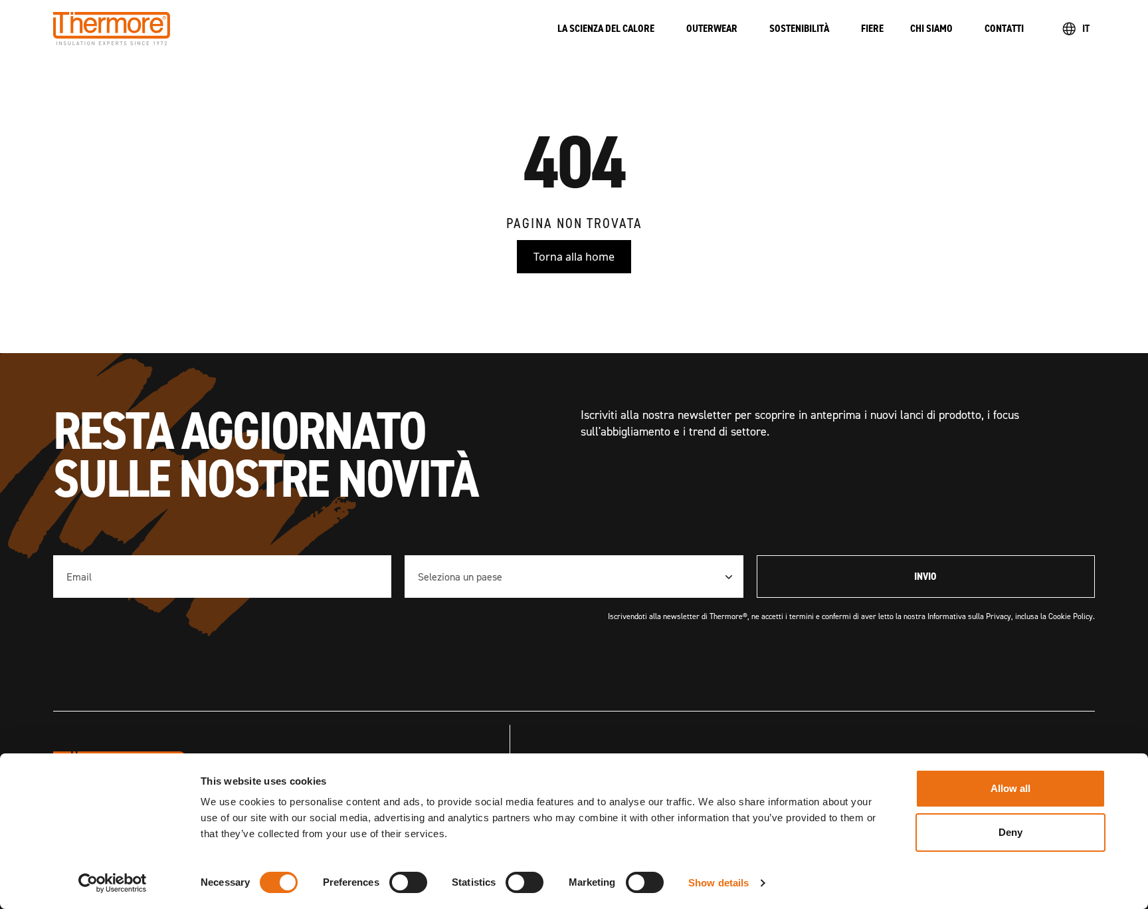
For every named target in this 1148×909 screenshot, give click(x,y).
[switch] (408, 882)
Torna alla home (574, 256)
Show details (718, 882)
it (1086, 28)
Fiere (872, 28)
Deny (1010, 832)
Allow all (1011, 788)
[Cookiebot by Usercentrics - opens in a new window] (112, 883)
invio (925, 576)
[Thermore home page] (292, 28)
